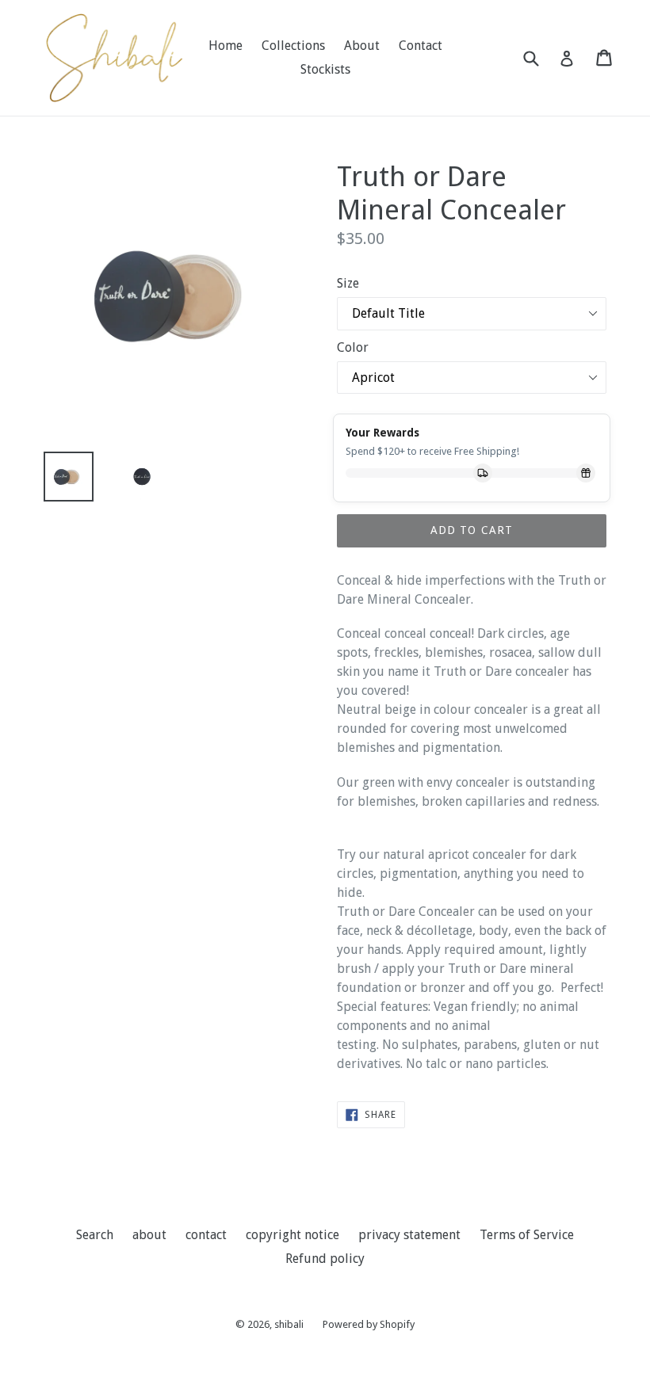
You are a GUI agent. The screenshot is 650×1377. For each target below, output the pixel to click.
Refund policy (325, 1258)
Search (94, 1234)
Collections (293, 45)
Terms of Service (527, 1234)
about (149, 1234)
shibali (289, 1324)
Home (225, 45)
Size (348, 283)
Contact (420, 45)
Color (353, 347)
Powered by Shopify (369, 1324)
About (362, 45)
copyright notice (292, 1234)
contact (206, 1234)
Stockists (325, 69)
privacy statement (409, 1234)
